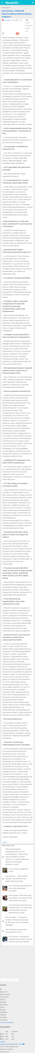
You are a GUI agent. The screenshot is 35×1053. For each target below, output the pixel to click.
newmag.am (7, 20)
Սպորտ (4, 842)
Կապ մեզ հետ (10, 1044)
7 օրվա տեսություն (7, 1022)
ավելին (2, 1042)
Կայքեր (2, 1044)
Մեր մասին (19, 1044)
